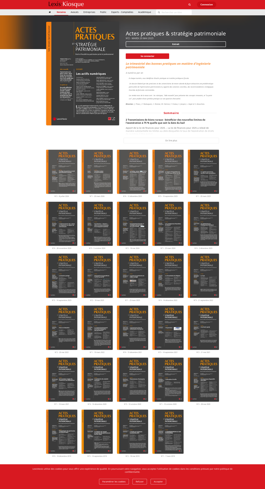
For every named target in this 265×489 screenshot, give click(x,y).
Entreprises (89, 12)
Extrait (175, 44)
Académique (144, 12)
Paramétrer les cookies (114, 481)
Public (103, 12)
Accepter (158, 481)
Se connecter (147, 56)
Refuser (140, 481)
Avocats (75, 12)
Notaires (61, 12)
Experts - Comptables (122, 12)
